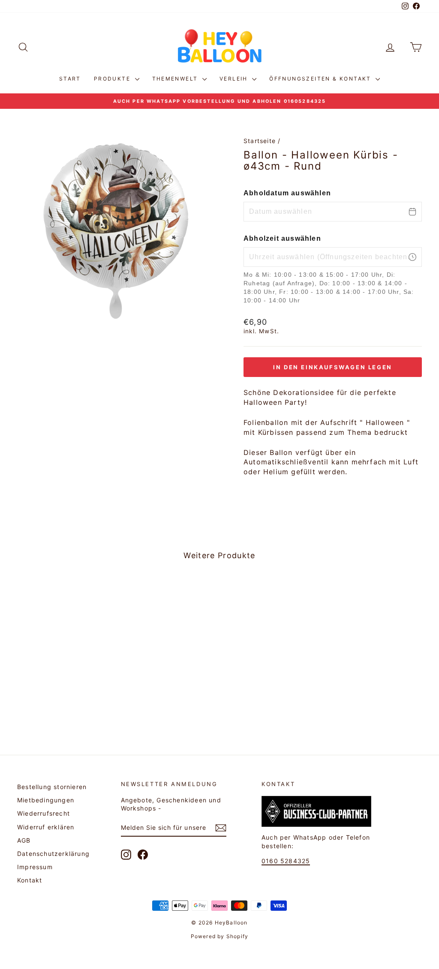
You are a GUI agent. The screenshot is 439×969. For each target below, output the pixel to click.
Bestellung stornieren (52, 786)
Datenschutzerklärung (53, 853)
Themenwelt (176, 78)
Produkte (113, 78)
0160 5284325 (286, 860)
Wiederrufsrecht (43, 813)
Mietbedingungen (45, 800)
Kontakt (29, 880)
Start (70, 78)
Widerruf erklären (45, 827)
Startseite (260, 140)
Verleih (235, 78)
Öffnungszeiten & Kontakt (321, 78)
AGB (24, 840)
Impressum (35, 866)
